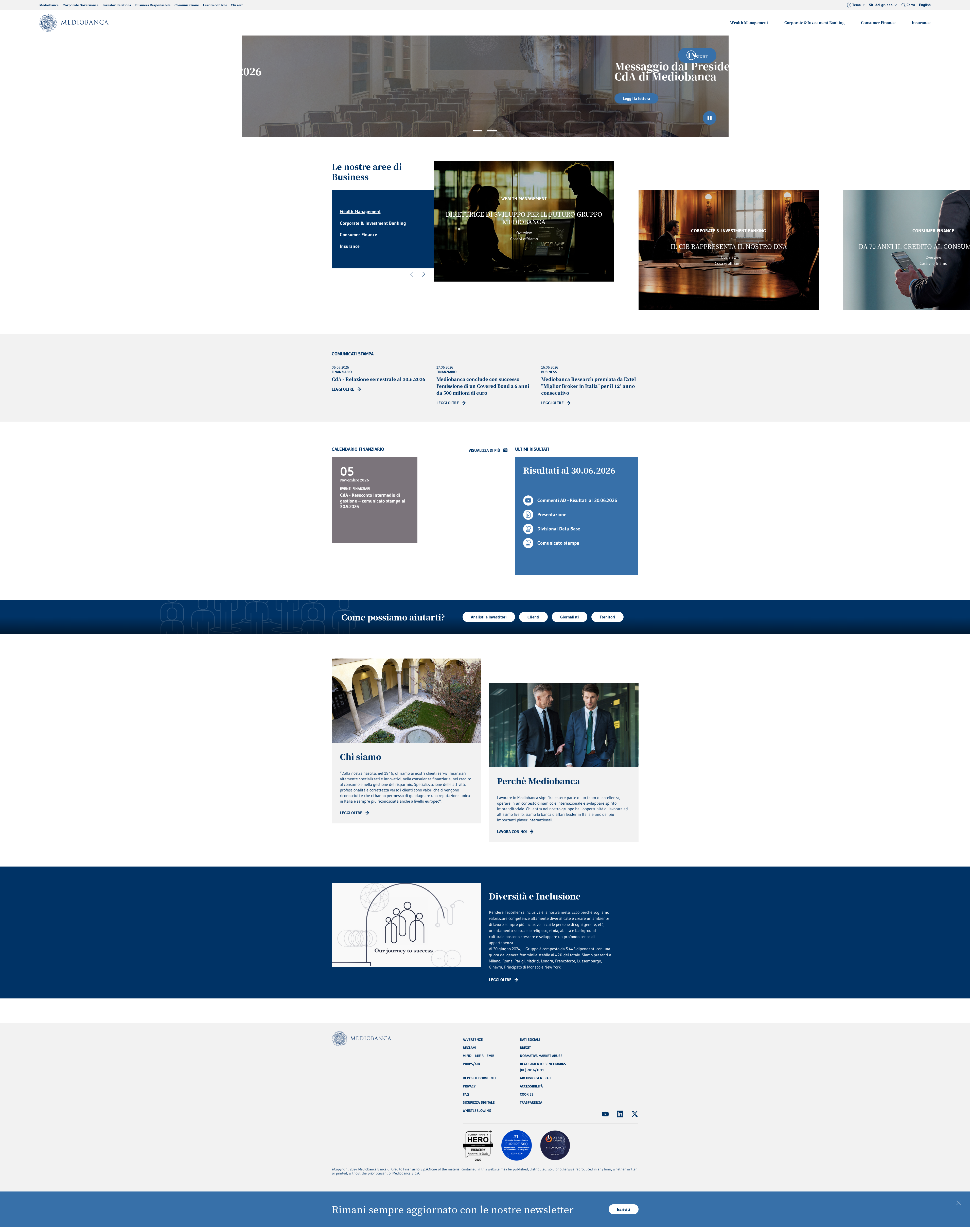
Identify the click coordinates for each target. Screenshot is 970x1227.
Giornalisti (569, 616)
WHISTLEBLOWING (477, 1110)
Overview (524, 232)
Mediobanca (49, 5)
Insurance (921, 22)
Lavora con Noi (215, 5)
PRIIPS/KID (471, 1064)
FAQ (466, 1094)
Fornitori (607, 616)
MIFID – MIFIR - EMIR (478, 1055)
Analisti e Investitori (489, 616)
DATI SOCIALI (530, 1039)
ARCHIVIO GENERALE (536, 1078)
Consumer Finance (878, 22)
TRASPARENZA (531, 1102)
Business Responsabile (152, 5)
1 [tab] (464, 131)
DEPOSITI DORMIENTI (479, 1078)
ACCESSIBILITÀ (531, 1086)
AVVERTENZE (473, 1039)
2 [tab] (476, 131)
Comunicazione (186, 5)
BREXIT (525, 1047)
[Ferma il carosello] (709, 118)
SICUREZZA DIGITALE (479, 1102)
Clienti (533, 616)
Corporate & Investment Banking (814, 22)
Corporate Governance (80, 5)
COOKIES (527, 1094)
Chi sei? (237, 5)
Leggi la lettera (366, 98)
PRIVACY (469, 1086)
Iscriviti (623, 1209)
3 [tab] (491, 131)
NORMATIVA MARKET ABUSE (541, 1055)
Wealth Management (749, 22)
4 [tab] (506, 131)
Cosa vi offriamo (524, 238)
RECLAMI (469, 1047)
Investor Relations (116, 5)
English (925, 5)
